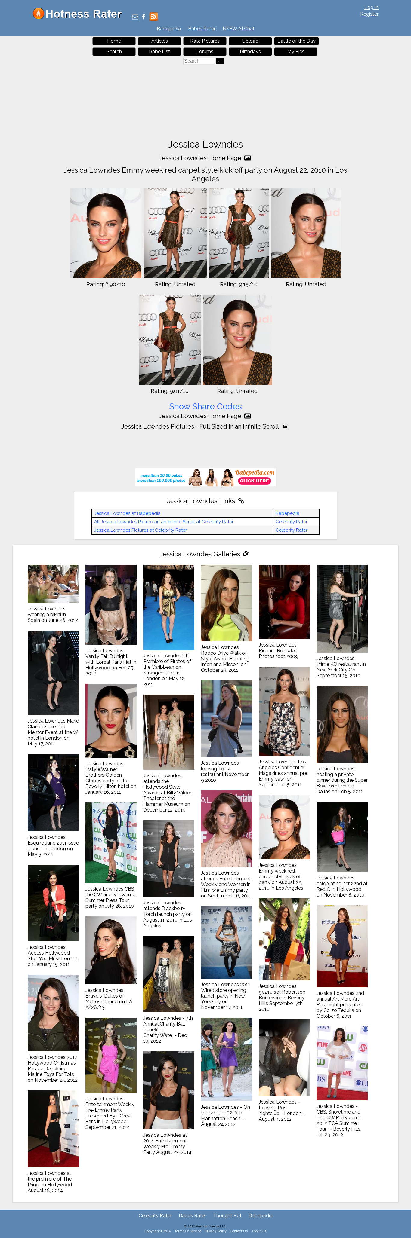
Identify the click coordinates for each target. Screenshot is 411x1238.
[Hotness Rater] (79, 18)
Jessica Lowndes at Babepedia (127, 513)
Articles (159, 41)
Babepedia (169, 29)
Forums (204, 51)
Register (369, 14)
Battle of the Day (296, 41)
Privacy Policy (216, 1231)
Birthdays (250, 51)
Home (114, 41)
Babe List (159, 51)
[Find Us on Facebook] (144, 17)
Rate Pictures (205, 41)
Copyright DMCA (158, 1231)
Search (114, 51)
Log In (371, 7)
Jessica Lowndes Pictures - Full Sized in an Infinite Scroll (200, 426)
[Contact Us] (135, 17)
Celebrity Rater (291, 521)
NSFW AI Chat (239, 29)
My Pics (295, 51)
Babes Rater (201, 29)
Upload (250, 41)
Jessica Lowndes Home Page (201, 158)
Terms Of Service (188, 1231)
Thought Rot (227, 1215)
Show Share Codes (205, 406)
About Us (258, 1231)
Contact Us (239, 1231)
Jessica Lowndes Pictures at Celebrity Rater (140, 530)
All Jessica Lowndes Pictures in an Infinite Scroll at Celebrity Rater (163, 521)
